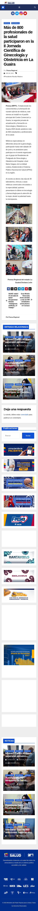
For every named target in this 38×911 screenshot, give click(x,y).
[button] (35, 7)
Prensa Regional (11, 70)
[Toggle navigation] (19, 7)
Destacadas (9, 337)
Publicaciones (10, 428)
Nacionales (18, 337)
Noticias (6, 23)
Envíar (28, 436)
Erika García (24, 396)
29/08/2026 (11, 811)
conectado (24, 415)
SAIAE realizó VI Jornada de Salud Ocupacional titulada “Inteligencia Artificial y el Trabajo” (13, 300)
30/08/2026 (11, 759)
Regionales (15, 23)
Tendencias (9, 827)
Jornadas (18, 384)
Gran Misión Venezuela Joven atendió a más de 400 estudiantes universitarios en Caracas (25, 299)
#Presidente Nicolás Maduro (13, 76)
